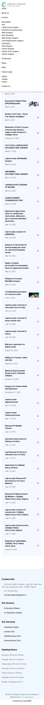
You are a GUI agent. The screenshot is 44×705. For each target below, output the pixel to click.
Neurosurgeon (7, 33)
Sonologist (6, 43)
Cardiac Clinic (9, 632)
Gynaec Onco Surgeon (10, 51)
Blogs (4, 63)
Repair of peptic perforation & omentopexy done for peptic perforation (17, 265)
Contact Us (6, 86)
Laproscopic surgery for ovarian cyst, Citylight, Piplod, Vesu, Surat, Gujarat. (17, 512)
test (3, 25)
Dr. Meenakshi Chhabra (13, 613)
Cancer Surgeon (8, 54)
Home (4, 8)
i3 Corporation (27, 697)
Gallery (4, 76)
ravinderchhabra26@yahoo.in (15, 595)
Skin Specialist (7, 35)
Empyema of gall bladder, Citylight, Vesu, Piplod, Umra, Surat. (15, 543)
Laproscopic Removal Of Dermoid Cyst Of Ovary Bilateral (15, 480)
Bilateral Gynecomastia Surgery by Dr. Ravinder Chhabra (15, 373)
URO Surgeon (7, 46)
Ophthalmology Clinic (12, 636)
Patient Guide (7, 72)
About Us (5, 13)
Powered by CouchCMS (22, 701)
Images (5, 79)
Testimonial (6, 58)
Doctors (5, 17)
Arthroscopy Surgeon (10, 38)
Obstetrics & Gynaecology (12, 30)
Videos (4, 82)
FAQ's (4, 67)
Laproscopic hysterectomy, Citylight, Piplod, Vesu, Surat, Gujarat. (16, 527)
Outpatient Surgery (11, 627)
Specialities (6, 22)
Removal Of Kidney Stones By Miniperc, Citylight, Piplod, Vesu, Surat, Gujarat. (17, 496)
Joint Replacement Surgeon (12, 41)
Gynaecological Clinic (12, 640)
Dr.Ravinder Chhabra (12, 608)
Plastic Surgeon (8, 49)
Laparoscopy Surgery (10, 27)
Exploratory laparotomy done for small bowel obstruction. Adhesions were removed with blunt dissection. (15, 216)
